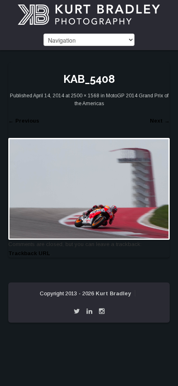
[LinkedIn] (89, 311)
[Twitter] (77, 311)
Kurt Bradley (113, 293)
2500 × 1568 (85, 96)
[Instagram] (102, 311)
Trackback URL (29, 253)
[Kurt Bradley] (89, 14)
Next (160, 121)
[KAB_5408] (89, 188)
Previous (23, 121)
